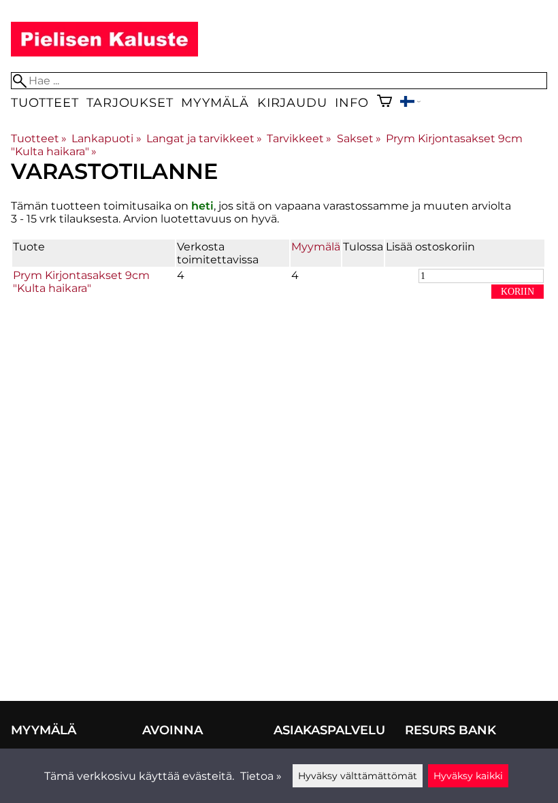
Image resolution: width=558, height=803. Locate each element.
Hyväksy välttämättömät (357, 776)
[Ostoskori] (384, 102)
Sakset (359, 138)
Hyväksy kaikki (468, 776)
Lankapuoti (106, 138)
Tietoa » (261, 776)
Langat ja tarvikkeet (204, 138)
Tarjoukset (129, 102)
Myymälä (215, 102)
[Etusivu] (104, 52)
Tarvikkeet (299, 138)
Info (351, 102)
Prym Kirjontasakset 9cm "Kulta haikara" (81, 282)
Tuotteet (44, 102)
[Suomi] (410, 103)
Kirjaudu (292, 102)
